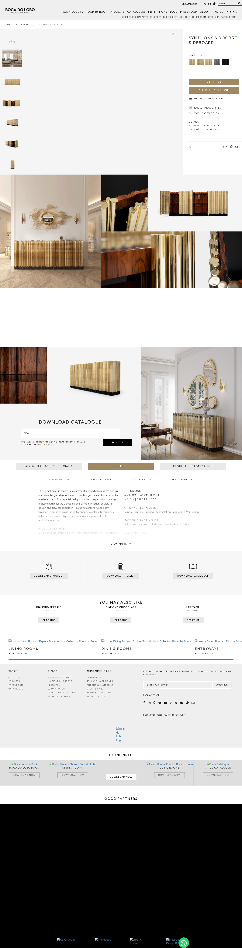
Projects (117, 11)
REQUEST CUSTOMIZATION (193, 466)
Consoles (155, 17)
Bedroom (200, 17)
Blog (174, 11)
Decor (233, 17)
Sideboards (129, 17)
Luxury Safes (56, 689)
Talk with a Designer (100, 681)
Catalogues (136, 11)
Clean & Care (95, 689)
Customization (140, 479)
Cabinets (142, 17)
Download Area (101, 479)
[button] (230, 651)
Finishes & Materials (100, 685)
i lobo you (54, 685)
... (37, 24)
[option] (12, 79)
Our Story (15, 677)
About (205, 11)
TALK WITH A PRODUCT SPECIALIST (48, 466)
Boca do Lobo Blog (59, 677)
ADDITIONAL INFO (60, 479)
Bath (210, 17)
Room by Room (97, 11)
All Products (73, 11)
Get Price (213, 81)
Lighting (188, 17)
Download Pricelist (120, 576)
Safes (224, 17)
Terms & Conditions (99, 692)
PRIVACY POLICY (45, 444)
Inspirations (157, 11)
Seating (177, 17)
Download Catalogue (193, 576)
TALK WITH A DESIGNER (214, 90)
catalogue (191, 4)
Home (9, 24)
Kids (216, 17)
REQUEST (117, 442)
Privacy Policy (96, 696)
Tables (167, 17)
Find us (218, 11)
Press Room (189, 11)
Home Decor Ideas (59, 696)
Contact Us (94, 677)
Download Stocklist (49, 576)
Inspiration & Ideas (60, 681)
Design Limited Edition (62, 692)
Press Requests (181, 479)
